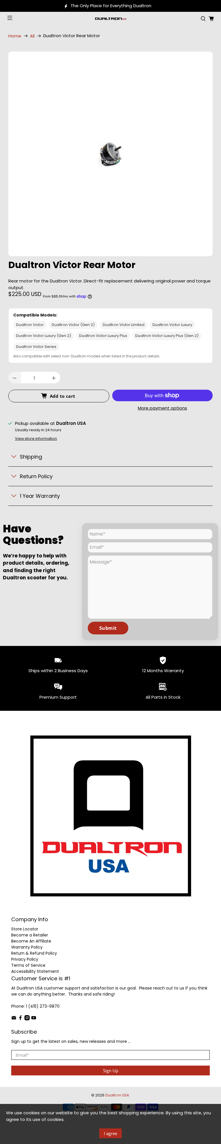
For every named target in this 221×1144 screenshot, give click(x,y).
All (32, 36)
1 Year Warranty (40, 496)
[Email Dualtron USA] (13, 1019)
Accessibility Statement (35, 971)
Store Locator (24, 929)
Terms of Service (28, 965)
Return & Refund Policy (34, 953)
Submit (108, 628)
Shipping (31, 456)
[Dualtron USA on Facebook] (20, 1019)
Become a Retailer (29, 935)
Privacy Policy (24, 959)
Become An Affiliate (31, 941)
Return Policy (36, 476)
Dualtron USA (117, 1095)
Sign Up (110, 1070)
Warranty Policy (27, 947)
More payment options (162, 408)
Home (14, 36)
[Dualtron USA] (110, 19)
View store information (36, 438)
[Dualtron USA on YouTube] (33, 1019)
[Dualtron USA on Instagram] (27, 1019)
